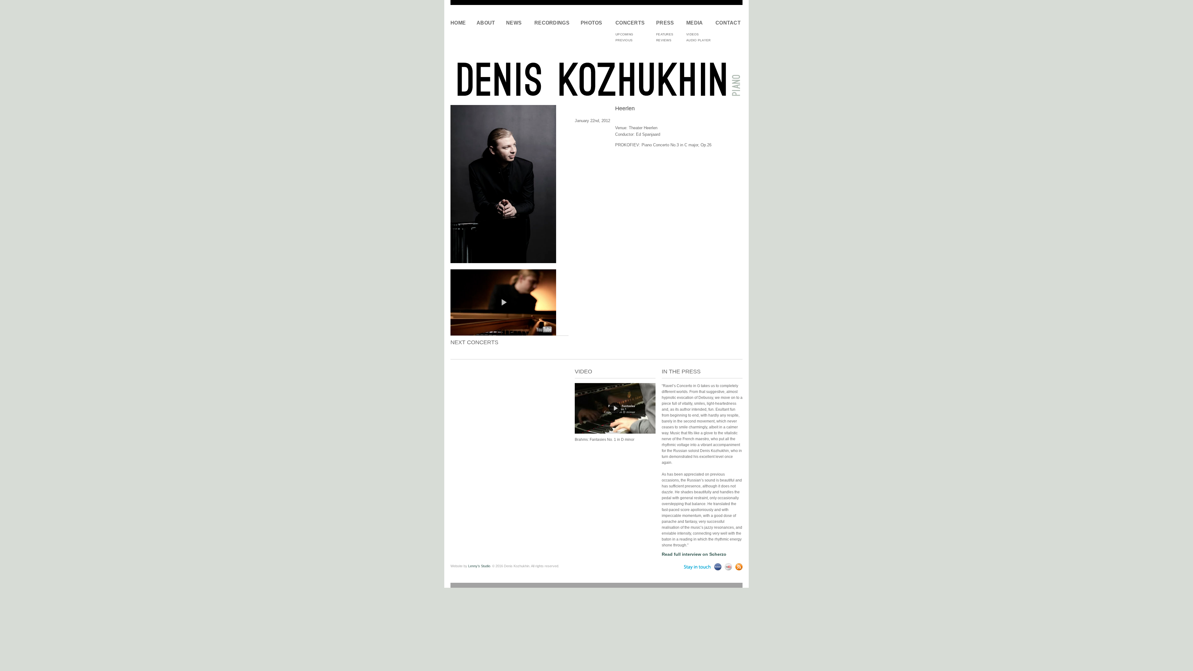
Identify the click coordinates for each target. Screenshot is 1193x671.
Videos (692, 34)
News (514, 23)
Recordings (551, 23)
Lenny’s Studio (479, 566)
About (486, 23)
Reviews (663, 40)
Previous (624, 40)
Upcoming (624, 34)
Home (458, 23)
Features (664, 34)
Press (665, 23)
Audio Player (698, 40)
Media (694, 23)
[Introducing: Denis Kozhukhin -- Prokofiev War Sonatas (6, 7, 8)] (503, 333)
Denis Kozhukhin (596, 79)
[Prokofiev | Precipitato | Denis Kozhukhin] (615, 432)
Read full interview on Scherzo (694, 554)
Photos (591, 23)
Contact (726, 23)
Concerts (630, 23)
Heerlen (625, 108)
